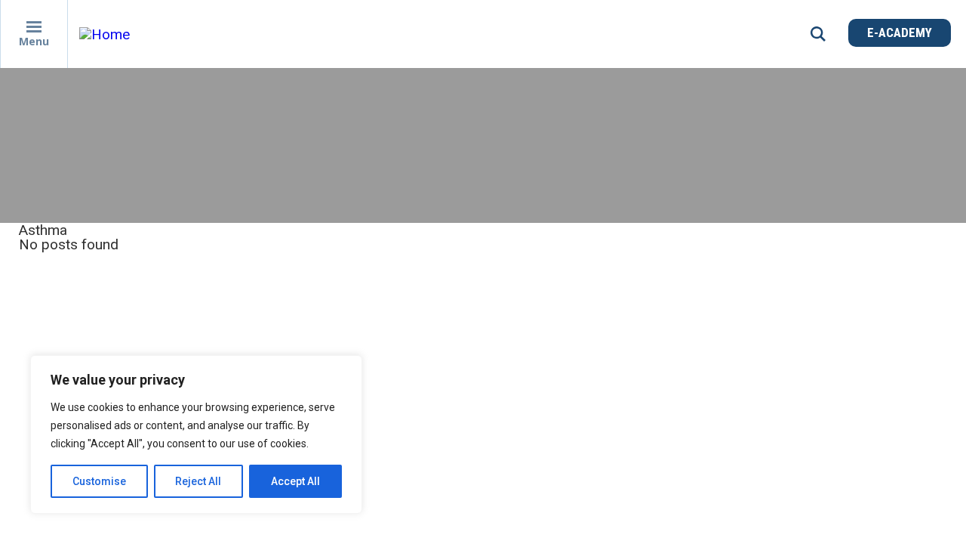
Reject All (198, 481)
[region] (196, 434)
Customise (99, 481)
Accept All (295, 481)
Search (818, 34)
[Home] (215, 34)
